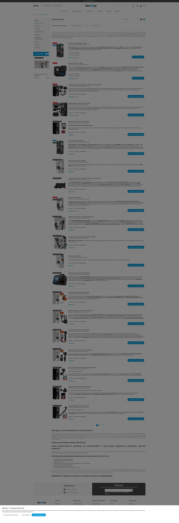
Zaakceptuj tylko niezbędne (11, 515)
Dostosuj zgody (26, 515)
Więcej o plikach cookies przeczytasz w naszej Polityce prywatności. (17, 511)
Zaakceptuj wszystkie (38, 515)
